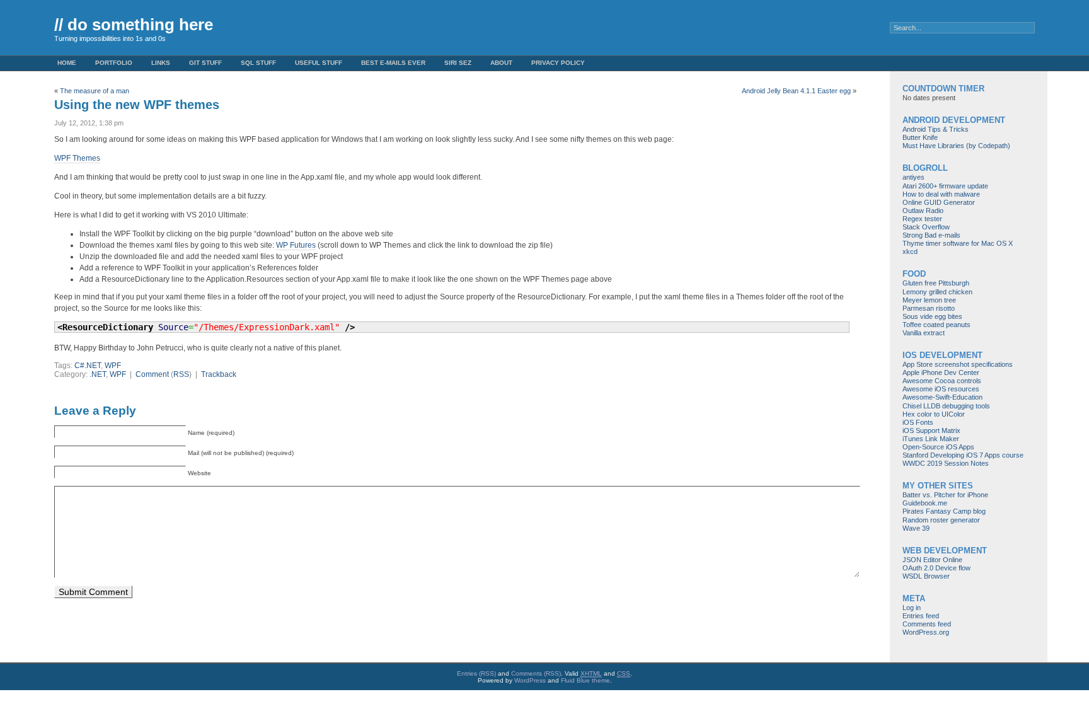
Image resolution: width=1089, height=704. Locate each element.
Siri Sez (457, 62)
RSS (181, 374)
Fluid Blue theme (585, 680)
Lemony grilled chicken (937, 292)
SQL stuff (258, 62)
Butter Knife (920, 137)
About (501, 62)
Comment (152, 374)
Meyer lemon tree (929, 300)
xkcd (910, 251)
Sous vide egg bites (932, 316)
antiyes (913, 177)
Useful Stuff (318, 62)
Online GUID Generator (938, 202)
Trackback (218, 374)
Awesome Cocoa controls (941, 380)
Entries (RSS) (476, 673)
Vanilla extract (923, 333)
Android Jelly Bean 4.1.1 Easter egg (796, 91)
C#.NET (87, 365)
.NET (97, 374)
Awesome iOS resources (940, 389)
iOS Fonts (917, 422)
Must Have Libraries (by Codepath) (956, 145)
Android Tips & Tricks (935, 129)
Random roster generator (941, 520)
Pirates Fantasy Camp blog (944, 511)
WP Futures (296, 245)
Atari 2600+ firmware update (945, 186)
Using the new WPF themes (136, 105)
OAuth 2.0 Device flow (936, 568)
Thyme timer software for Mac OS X (957, 243)
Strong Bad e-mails (931, 235)
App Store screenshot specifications (957, 364)
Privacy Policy (558, 62)
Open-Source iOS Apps (938, 447)
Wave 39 (916, 528)
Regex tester (922, 218)
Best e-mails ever (393, 62)
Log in (911, 607)
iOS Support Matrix (931, 430)
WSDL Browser (926, 576)
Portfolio (113, 62)
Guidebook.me (924, 503)
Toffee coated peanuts (936, 324)
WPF (113, 365)
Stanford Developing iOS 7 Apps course (962, 455)
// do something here (133, 24)
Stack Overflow (926, 227)
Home (66, 62)
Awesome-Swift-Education (942, 397)
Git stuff (205, 62)
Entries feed (920, 616)
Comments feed (926, 624)
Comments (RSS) (536, 673)
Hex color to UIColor (933, 414)
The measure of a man (94, 91)
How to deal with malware (941, 194)
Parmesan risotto (928, 308)
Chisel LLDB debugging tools (946, 406)
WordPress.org (925, 632)
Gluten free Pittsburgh (935, 283)
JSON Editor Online (932, 559)
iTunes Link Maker (930, 438)
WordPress (530, 680)
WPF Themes (77, 158)
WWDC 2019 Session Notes (945, 463)
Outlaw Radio (922, 210)
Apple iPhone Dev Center (940, 372)
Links (160, 62)
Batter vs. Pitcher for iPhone (945, 495)
